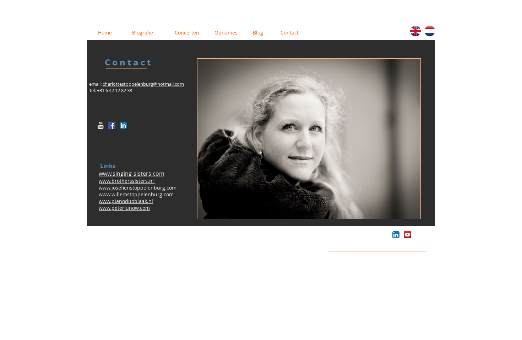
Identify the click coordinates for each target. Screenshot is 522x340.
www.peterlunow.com (124, 207)
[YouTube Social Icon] (407, 234)
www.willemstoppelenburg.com (136, 194)
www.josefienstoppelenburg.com (137, 187)
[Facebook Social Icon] (111, 125)
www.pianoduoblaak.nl (126, 201)
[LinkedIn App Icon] (123, 125)
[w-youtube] (100, 125)
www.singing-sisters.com (131, 173)
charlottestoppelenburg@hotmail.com (143, 84)
